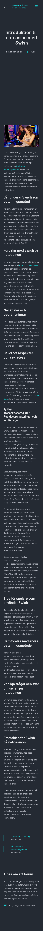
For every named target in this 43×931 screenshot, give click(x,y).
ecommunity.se (20, 5)
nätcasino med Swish (28, 265)
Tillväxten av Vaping (20, 836)
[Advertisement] (21, 76)
